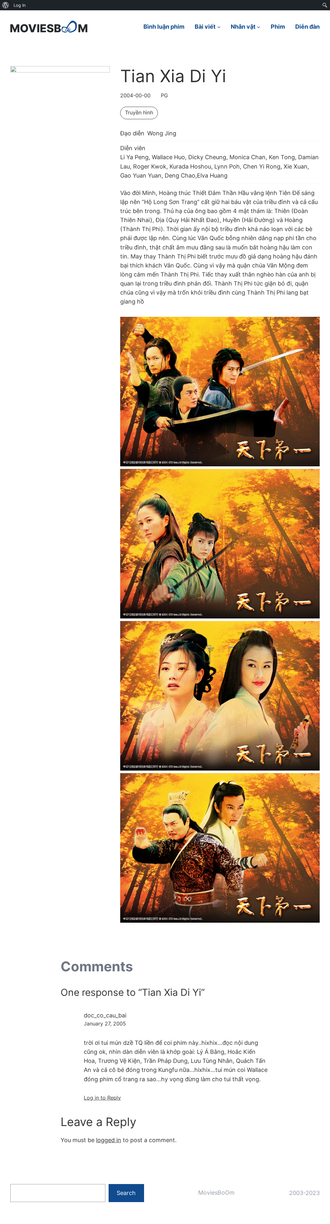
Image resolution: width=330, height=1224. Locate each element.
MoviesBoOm (216, 1192)
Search (126, 1193)
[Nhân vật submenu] (258, 26)
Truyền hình (139, 113)
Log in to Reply (102, 1098)
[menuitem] (5, 5)
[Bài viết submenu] (219, 26)
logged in (108, 1140)
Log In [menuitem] (20, 5)
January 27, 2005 (105, 1024)
